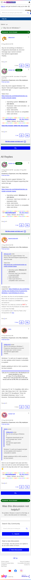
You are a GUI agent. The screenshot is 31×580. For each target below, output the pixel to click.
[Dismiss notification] (29, 6)
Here (13, 312)
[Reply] (27, 65)
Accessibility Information (24, 563)
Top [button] (16, 558)
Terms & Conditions (25, 561)
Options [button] (3, 24)
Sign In (29, 2)
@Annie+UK (7, 254)
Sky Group (4, 566)
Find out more (5, 82)
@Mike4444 (7, 344)
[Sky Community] (10, 2)
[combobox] (14, 13)
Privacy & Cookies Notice (7, 563)
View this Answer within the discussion (15, 125)
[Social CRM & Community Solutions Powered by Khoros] (26, 576)
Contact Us (27, 564)
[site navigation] (2, 2)
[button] (28, 37)
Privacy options (5, 561)
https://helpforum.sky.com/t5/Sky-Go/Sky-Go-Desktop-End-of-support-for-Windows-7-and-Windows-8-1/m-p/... (15, 291)
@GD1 (6, 429)
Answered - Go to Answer (15, 32)
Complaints (4, 564)
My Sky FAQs (23, 119)
